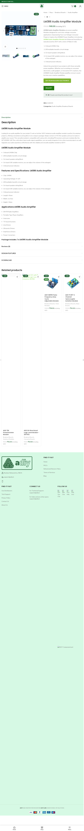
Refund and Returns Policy (52, 469)
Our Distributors (7, 490)
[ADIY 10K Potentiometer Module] (11, 351)
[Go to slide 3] (21, 48)
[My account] (80, 6)
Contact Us (5, 501)
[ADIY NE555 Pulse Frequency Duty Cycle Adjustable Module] (52, 283)
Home (45, 12)
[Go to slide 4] (23, 48)
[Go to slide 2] (18, 48)
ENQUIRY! (49, 88)
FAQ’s (45, 465)
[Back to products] (47, 17)
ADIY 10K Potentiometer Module (8, 432)
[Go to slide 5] (25, 48)
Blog (45, 476)
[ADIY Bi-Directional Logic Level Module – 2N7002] (31, 351)
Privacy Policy (6, 498)
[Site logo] (42, 6)
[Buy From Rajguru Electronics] (17, 277)
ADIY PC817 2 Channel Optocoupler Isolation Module (71, 298)
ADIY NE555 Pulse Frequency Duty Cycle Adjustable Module (52, 298)
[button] (4, 31)
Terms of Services (49, 472)
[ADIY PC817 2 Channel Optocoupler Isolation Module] (73, 283)
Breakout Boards (60, 12)
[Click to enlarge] (5, 46)
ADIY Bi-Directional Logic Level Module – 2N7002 (31, 432)
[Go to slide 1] (16, 48)
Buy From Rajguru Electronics (57, 80)
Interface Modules (8, 439)
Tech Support (6, 494)
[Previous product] (45, 17)
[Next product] (49, 17)
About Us (5, 505)
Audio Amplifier (73, 12)
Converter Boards (29, 439)
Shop (51, 12)
